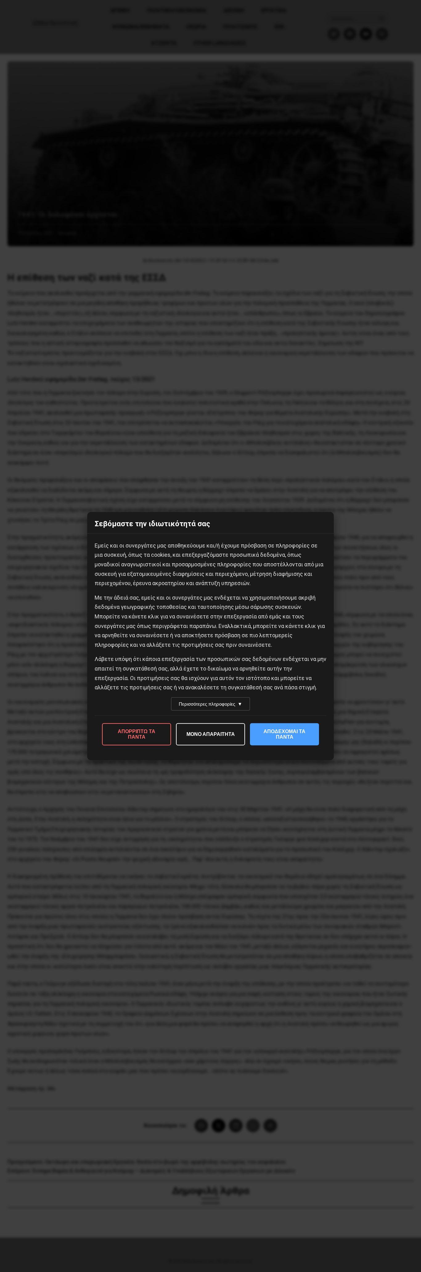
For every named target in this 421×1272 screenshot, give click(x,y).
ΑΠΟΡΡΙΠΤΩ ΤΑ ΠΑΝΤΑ (136, 733)
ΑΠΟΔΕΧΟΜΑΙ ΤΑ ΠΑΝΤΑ (284, 733)
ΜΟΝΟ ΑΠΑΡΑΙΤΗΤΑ (210, 734)
